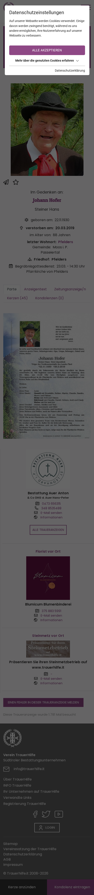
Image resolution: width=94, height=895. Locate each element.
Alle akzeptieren (47, 50)
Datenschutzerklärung (70, 70)
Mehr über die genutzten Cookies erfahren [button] (44, 60)
